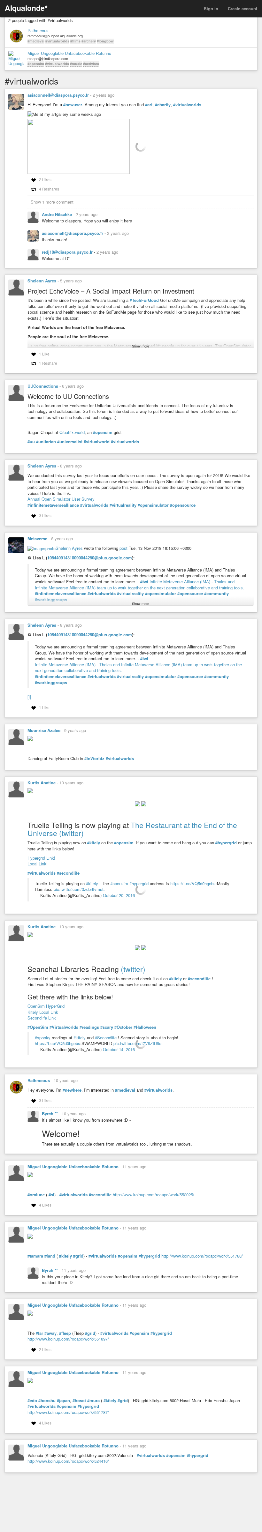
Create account (242, 8)
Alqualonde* (26, 8)
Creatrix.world (72, 432)
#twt (144, 582)
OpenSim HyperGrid (46, 1006)
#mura (93, 1400)
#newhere (72, 1090)
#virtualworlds (57, 41)
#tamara (35, 1256)
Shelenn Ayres (41, 281)
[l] (29, 697)
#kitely (93, 843)
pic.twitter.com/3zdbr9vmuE (79, 889)
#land (49, 1256)
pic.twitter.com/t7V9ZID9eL (138, 1043)
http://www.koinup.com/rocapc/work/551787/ (68, 1412)
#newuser (72, 105)
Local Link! (37, 864)
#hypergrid (226, 843)
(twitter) (71, 833)
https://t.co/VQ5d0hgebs (193, 883)
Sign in (211, 8)
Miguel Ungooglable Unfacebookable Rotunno (69, 53)
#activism (91, 63)
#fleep (65, 1333)
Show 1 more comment (52, 202)
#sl (51, 1195)
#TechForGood (144, 300)
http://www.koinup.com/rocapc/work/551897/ (68, 1339)
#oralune (36, 1195)
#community (216, 593)
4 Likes (45, 1204)
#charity (163, 105)
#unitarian (46, 442)
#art (148, 105)
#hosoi (79, 1400)
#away (50, 1333)
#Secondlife (106, 1038)
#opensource (183, 505)
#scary (106, 1027)
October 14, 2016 (119, 1049)
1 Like (44, 353)
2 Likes (45, 179)
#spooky (42, 1038)
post (123, 548)
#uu (31, 442)
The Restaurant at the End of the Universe (132, 829)
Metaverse (37, 538)
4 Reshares (49, 188)
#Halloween (145, 1027)
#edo (32, 1400)
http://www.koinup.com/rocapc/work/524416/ (68, 1461)
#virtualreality (123, 505)
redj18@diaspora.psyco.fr (68, 252)
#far (39, 1333)
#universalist (69, 442)
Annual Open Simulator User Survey (61, 499)
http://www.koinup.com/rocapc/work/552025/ (153, 1195)
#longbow (105, 41)
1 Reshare (48, 363)
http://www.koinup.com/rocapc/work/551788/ (202, 1256)
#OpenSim (37, 1027)
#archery (88, 41)
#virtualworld (97, 442)
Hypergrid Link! (41, 858)
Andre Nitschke (57, 214)
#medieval (35, 41)
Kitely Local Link (42, 1012)
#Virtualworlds (64, 1027)
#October (123, 1027)
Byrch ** (50, 1113)
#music (76, 63)
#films (75, 41)
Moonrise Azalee (43, 730)
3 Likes (45, 515)
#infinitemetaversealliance (53, 505)
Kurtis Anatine (41, 783)
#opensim (35, 63)
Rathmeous (38, 30)
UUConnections (42, 386)
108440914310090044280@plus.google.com (89, 558)
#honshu (47, 1400)
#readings (89, 1027)
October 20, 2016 (119, 895)
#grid (78, 1256)
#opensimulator (153, 505)
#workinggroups (51, 682)
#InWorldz (94, 758)
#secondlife (68, 873)
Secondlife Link (41, 1018)
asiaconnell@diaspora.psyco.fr (58, 95)
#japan (63, 1400)
